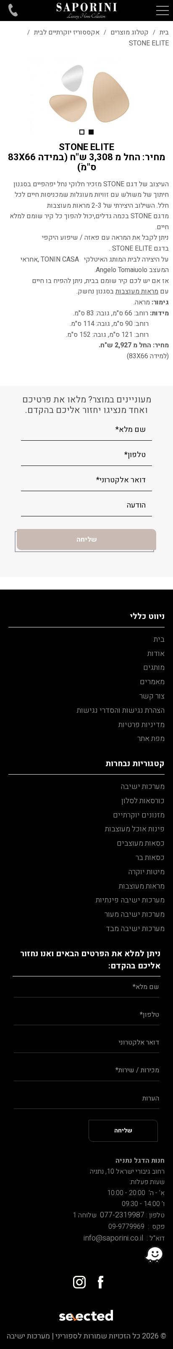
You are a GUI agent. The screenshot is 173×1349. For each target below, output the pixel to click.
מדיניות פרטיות (141, 724)
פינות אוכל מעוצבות (135, 829)
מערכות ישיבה (143, 786)
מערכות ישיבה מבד (135, 928)
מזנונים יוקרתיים (139, 815)
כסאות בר (150, 857)
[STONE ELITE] (86, 95)
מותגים (154, 667)
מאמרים (152, 682)
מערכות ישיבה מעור (135, 914)
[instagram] (76, 1279)
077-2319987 (120, 1215)
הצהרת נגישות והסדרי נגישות (121, 710)
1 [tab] (91, 132)
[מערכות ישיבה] (86, 10)
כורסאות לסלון (143, 801)
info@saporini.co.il (113, 1238)
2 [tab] (81, 132)
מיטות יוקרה (146, 872)
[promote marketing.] (86, 1312)
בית (159, 639)
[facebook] (96, 1279)
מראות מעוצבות (142, 886)
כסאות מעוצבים (141, 843)
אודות (156, 653)
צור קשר (152, 696)
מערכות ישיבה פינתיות (130, 900)
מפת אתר (151, 738)
